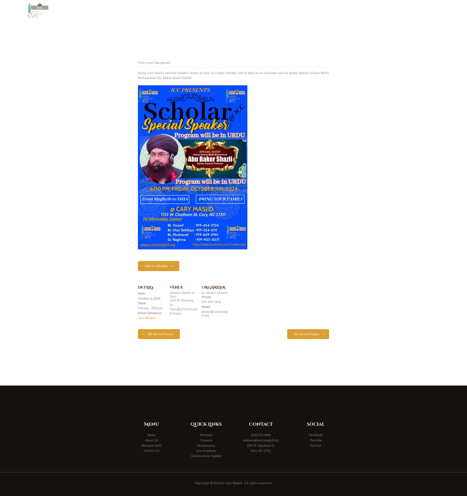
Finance (206, 440)
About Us (151, 440)
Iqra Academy (206, 450)
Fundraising (206, 445)
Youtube (316, 440)
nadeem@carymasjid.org (261, 440)
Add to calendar (156, 266)
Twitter (315, 445)
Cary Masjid (146, 318)
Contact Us (151, 450)
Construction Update (206, 456)
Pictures (206, 435)
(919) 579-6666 (261, 435)
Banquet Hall (151, 445)
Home (151, 435)
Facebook (316, 435)
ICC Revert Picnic (160, 334)
